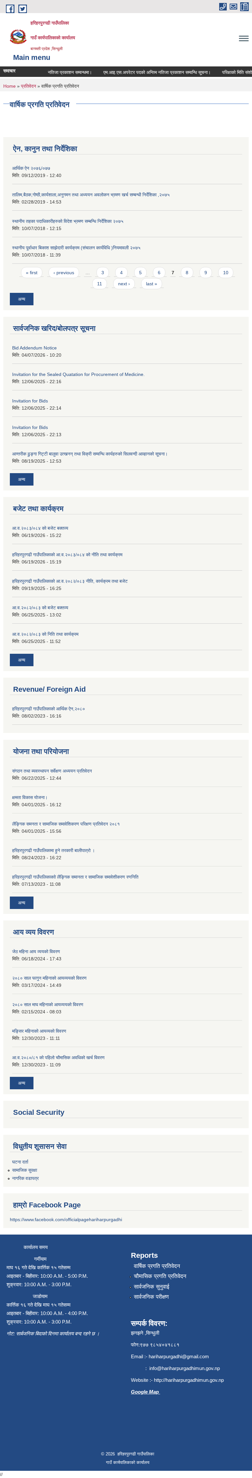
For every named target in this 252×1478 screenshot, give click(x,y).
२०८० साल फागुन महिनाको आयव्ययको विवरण (49, 978)
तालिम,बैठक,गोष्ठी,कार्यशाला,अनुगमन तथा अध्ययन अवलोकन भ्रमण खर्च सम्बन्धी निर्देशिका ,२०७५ (91, 194)
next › (124, 283)
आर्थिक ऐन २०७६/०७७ (31, 168)
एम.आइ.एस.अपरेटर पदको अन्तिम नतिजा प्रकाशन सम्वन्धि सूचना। (150, 72)
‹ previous (63, 272)
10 (225, 272)
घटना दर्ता (20, 1162)
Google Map (145, 1392)
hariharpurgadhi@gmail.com (179, 1356)
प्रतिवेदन (28, 86)
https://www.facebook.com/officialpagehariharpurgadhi (66, 1219)
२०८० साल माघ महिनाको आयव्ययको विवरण (47, 1004)
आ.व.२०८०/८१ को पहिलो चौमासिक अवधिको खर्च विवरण (58, 1057)
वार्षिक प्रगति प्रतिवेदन (157, 1266)
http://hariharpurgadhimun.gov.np (189, 1380)
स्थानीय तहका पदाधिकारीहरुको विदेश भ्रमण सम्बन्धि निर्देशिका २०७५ (67, 221)
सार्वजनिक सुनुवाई (151, 1287)
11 (99, 283)
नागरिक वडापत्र (25, 1178)
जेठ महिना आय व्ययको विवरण (36, 951)
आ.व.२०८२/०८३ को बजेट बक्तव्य (40, 607)
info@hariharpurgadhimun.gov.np (184, 1368)
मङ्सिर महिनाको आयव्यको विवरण (39, 1031)
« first (31, 272)
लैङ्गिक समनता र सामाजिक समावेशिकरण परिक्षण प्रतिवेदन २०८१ (66, 824)
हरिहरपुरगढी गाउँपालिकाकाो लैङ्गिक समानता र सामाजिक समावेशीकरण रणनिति (75, 877)
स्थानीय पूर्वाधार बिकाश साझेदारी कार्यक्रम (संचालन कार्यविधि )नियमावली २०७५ (76, 247)
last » (151, 283)
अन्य (21, 299)
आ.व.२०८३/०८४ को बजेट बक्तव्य (40, 528)
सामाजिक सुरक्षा (24, 1170)
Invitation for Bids (30, 400)
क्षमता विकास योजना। (30, 797)
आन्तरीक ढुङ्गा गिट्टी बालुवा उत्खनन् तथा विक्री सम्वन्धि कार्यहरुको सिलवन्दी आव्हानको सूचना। (90, 453)
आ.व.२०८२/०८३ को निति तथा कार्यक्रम (45, 634)
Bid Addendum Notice (34, 347)
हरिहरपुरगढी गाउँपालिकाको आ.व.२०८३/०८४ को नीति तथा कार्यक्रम (67, 554)
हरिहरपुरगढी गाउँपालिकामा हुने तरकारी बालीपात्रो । (53, 850)
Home (9, 86)
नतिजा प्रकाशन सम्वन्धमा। (63, 72)
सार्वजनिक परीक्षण (151, 1297)
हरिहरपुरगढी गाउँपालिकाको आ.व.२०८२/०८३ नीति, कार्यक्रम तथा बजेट (70, 581)
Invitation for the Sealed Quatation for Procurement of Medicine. (78, 374)
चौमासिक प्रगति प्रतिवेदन (160, 1276)
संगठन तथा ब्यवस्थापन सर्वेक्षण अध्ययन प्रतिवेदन (52, 771)
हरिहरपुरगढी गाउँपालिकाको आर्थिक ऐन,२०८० (48, 708)
